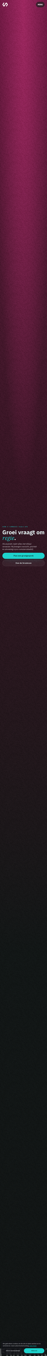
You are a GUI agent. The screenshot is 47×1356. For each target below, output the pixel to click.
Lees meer (33, 1346)
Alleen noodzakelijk (13, 1351)
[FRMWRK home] (5, 4)
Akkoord (34, 1351)
